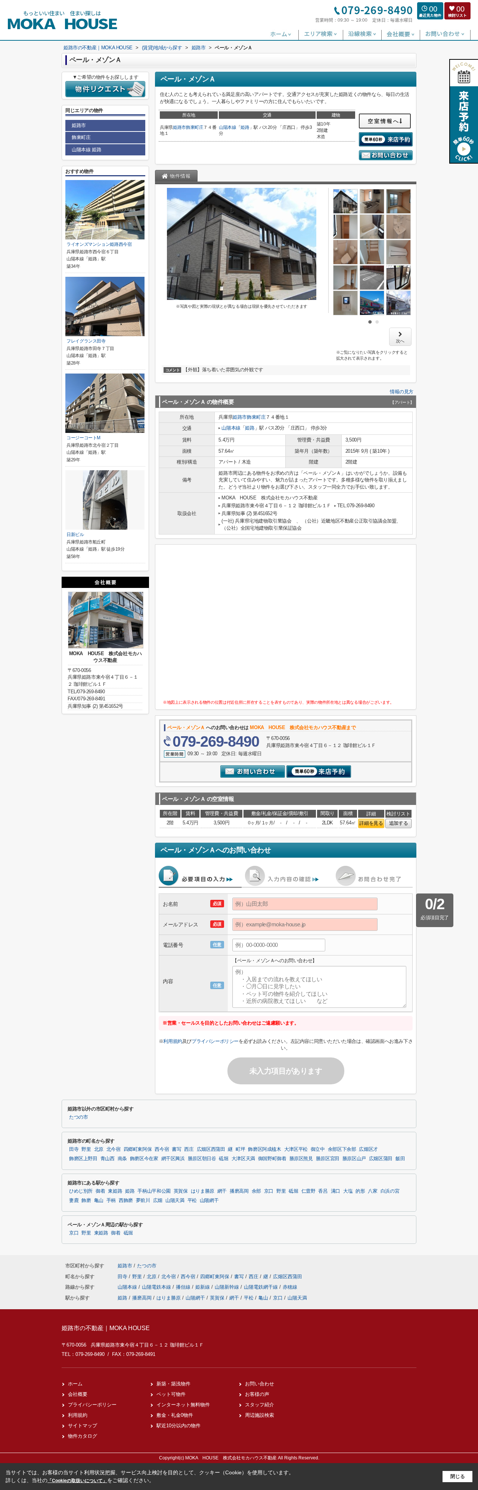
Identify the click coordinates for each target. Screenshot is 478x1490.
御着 (100, 1191)
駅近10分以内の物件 (178, 1425)
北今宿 (113, 1149)
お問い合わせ (259, 1384)
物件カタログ (82, 1436)
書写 (176, 1149)
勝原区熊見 (301, 1158)
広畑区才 (368, 1149)
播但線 (184, 1287)
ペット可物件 (171, 1394)
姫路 (244, 127)
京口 (268, 1191)
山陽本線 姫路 (86, 149)
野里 (86, 1149)
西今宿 (162, 1149)
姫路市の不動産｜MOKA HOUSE (106, 1328)
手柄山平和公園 (153, 1191)
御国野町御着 (272, 1158)
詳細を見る (371, 823)
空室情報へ (384, 121)
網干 (222, 1191)
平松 (192, 1200)
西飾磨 (126, 1200)
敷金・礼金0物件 (174, 1415)
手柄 (111, 1200)
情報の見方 (401, 391)
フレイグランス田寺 (86, 341)
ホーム (75, 1384)
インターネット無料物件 (183, 1404)
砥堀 (223, 1158)
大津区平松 (296, 1149)
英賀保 (181, 1191)
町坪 (240, 1149)
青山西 (107, 1158)
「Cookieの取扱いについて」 (77, 1480)
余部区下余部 (342, 1149)
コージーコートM (83, 437)
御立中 (318, 1149)
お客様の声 (257, 1394)
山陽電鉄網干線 (261, 1287)
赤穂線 (290, 1287)
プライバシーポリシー (215, 1041)
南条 (122, 1158)
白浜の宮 (390, 1191)
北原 (98, 1149)
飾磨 (86, 1200)
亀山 (98, 1200)
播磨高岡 (239, 1191)
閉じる (457, 1476)
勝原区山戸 (354, 1158)
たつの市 (78, 1117)
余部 (256, 1191)
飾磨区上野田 (83, 1158)
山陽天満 (174, 1200)
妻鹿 (73, 1200)
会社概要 (77, 1394)
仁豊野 (308, 1191)
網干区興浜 (173, 1158)
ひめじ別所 (81, 1191)
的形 (360, 1191)
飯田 (400, 1158)
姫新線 (203, 1287)
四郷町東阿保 (138, 1149)
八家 (372, 1191)
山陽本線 (227, 127)
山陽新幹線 (227, 1287)
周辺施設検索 (259, 1415)
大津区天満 (243, 1158)
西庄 (188, 1149)
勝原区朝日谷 (202, 1158)
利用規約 (172, 1041)
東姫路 (115, 1191)
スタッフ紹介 (259, 1404)
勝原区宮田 (327, 1158)
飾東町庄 (195, 127)
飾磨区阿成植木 (264, 1149)
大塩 (348, 1191)
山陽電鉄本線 (157, 1287)
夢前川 (143, 1200)
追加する (398, 823)
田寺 (73, 1149)
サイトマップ (82, 1425)
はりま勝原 (202, 1191)
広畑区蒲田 (380, 1158)
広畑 (157, 1200)
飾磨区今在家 (144, 1158)
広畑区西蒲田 (211, 1149)
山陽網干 (209, 1200)
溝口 (335, 1191)
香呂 (323, 1191)
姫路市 (179, 127)
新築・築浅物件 (173, 1384)
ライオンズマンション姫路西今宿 (99, 244)
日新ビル (75, 534)
